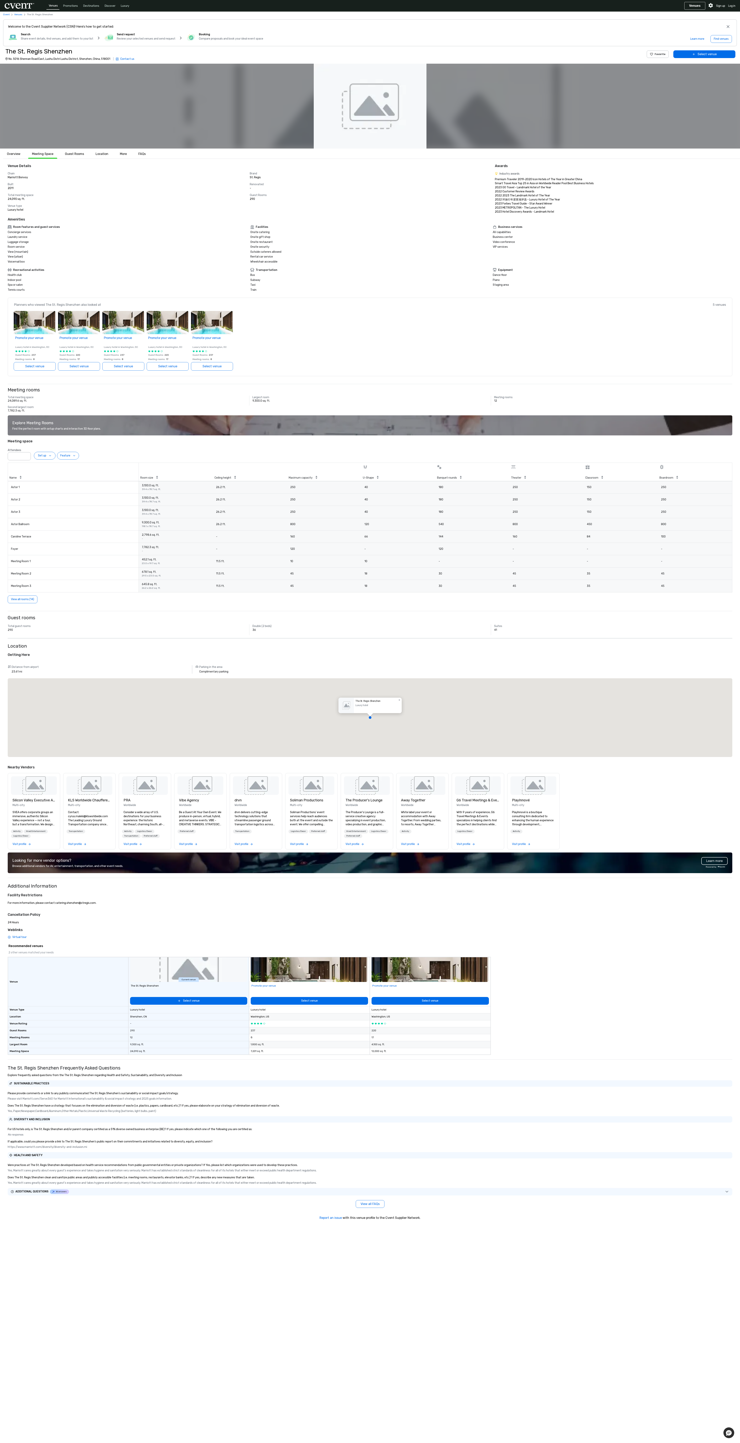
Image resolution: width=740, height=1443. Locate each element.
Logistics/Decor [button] (20, 836)
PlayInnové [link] (521, 800)
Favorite (660, 54)
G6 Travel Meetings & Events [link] (478, 800)
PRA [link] (127, 800)
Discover (110, 6)
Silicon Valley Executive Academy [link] (34, 800)
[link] (34, 785)
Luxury (125, 6)
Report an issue (331, 1218)
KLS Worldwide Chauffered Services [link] (89, 800)
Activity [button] (17, 831)
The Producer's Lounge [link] (364, 800)
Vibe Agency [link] (189, 800)
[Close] (728, 26)
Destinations (91, 6)
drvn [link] (238, 800)
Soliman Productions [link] (306, 800)
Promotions (70, 6)
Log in (731, 6)
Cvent (6, 14)
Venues (53, 5)
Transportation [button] (76, 831)
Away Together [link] (413, 800)
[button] (370, 106)
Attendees (14, 450)
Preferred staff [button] (150, 836)
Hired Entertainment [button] (35, 831)
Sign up (720, 6)
